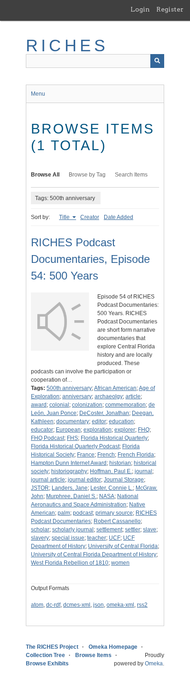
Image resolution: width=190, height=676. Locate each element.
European (68, 429)
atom (37, 605)
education (121, 421)
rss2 (142, 605)
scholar (40, 529)
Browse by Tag (87, 174)
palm (64, 513)
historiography (69, 471)
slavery (40, 538)
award (39, 405)
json (98, 605)
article (133, 396)
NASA (106, 496)
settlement (109, 529)
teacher (96, 538)
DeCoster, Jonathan (104, 413)
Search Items (131, 174)
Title (65, 217)
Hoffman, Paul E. (111, 471)
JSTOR (40, 488)
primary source (114, 513)
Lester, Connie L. (111, 488)
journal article (48, 479)
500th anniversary (69, 388)
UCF (114, 538)
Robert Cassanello (117, 521)
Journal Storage (124, 479)
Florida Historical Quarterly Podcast (75, 446)
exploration (97, 429)
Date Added (118, 217)
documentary (72, 421)
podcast (83, 513)
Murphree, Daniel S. (71, 496)
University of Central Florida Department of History (93, 554)
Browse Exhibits (47, 663)
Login (140, 9)
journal (143, 471)
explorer (124, 429)
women (120, 563)
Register (170, 9)
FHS (72, 438)
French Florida (136, 454)
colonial (59, 405)
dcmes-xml (76, 605)
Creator (89, 217)
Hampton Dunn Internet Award (69, 463)
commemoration (125, 405)
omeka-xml (120, 605)
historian (120, 463)
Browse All (45, 174)
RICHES (67, 45)
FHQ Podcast (47, 438)
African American (115, 388)
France (86, 454)
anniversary (77, 396)
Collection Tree (45, 655)
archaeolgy (109, 396)
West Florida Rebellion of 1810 (69, 563)
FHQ (143, 429)
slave (149, 529)
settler (132, 529)
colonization (87, 405)
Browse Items (93, 655)
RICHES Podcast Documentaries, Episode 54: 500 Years (90, 259)
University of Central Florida (123, 546)
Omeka (154, 663)
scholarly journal (73, 529)
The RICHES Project (52, 647)
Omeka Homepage (113, 647)
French (106, 454)
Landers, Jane (70, 488)
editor (99, 421)
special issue (68, 538)
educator (42, 429)
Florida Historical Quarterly (114, 438)
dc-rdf (53, 605)
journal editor (84, 479)
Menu (38, 94)
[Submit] (157, 61)
